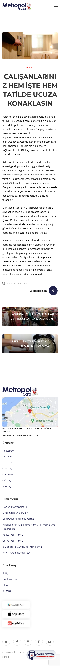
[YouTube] (50, 642)
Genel (30, 67)
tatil (25, 283)
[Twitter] (6, 642)
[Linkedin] (39, 642)
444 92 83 (33, 435)
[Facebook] (17, 642)
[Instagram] (28, 642)
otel (20, 283)
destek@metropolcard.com (15, 435)
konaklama (12, 283)
